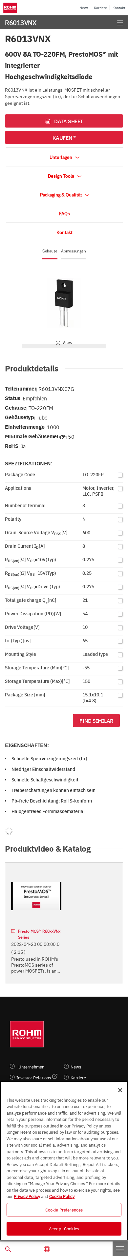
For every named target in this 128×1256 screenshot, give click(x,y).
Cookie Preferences (64, 1209)
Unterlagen (61, 157)
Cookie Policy (62, 1196)
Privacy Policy (27, 1196)
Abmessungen (73, 250)
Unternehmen (31, 1066)
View (67, 342)
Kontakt (119, 7)
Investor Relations (33, 1077)
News (83, 7)
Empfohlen (35, 398)
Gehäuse (49, 250)
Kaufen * (64, 137)
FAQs (64, 213)
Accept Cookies (64, 1228)
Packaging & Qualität (61, 194)
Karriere (100, 7)
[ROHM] (11, 8)
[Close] (120, 1090)
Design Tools (61, 175)
